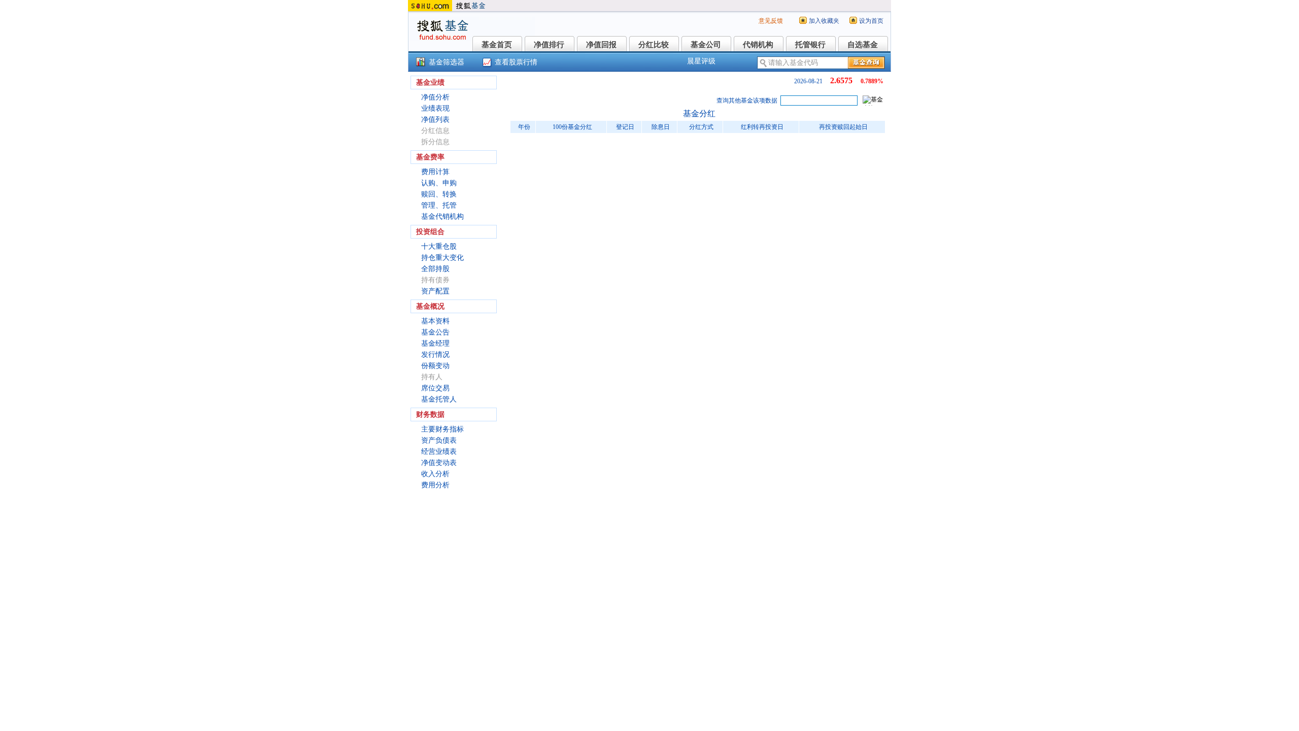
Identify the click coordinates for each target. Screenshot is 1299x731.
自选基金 (862, 45)
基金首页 (497, 45)
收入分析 (435, 474)
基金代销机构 (442, 216)
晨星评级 (701, 61)
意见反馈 (771, 20)
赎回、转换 (439, 194)
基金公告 (435, 332)
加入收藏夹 (824, 20)
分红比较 (653, 45)
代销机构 (758, 45)
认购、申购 (439, 183)
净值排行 (549, 45)
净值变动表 (439, 463)
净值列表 (435, 119)
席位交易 (435, 388)
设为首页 (871, 20)
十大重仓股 (439, 246)
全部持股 (435, 269)
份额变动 (435, 366)
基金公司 (706, 45)
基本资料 (435, 321)
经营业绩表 (439, 451)
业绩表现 (435, 108)
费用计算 (435, 172)
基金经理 (435, 343)
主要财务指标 (442, 429)
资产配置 (435, 291)
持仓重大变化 (442, 257)
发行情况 (435, 354)
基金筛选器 (446, 62)
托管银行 (810, 45)
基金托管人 (439, 399)
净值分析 (435, 97)
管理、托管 (439, 205)
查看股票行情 (516, 62)
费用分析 (435, 485)
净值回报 (601, 45)
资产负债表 (439, 440)
